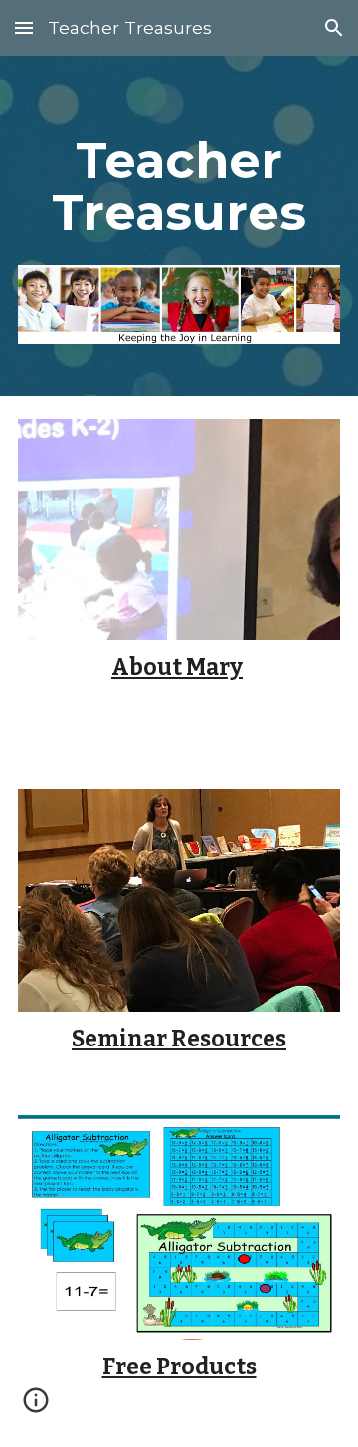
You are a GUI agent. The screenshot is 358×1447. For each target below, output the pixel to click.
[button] (24, 27)
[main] (179, 186)
